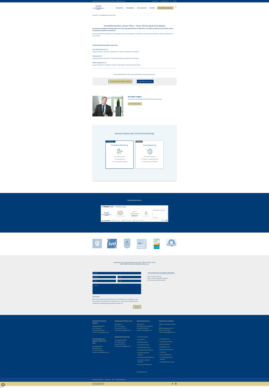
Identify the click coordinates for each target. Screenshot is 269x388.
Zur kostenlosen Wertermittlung (120, 81)
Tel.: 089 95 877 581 (120, 344)
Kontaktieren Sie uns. (145, 81)
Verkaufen (119, 8)
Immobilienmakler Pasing (167, 362)
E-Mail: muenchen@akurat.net (100, 332)
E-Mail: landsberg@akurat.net (167, 332)
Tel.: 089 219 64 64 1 (98, 350)
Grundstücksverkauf (143, 345)
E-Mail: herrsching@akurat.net (123, 330)
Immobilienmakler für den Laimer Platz (126, 74)
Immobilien (130, 8)
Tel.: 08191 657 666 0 (165, 330)
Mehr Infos (163, 220)
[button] (3, 385)
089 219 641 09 (101, 1)
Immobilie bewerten (165, 8)
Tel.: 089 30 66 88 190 (98, 330)
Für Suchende (141, 8)
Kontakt (152, 8)
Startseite (95, 15)
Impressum (107, 379)
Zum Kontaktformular (135, 104)
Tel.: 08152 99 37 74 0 (121, 328)
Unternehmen (155, 1)
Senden (137, 307)
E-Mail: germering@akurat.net (123, 346)
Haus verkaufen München (145, 364)
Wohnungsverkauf (143, 342)
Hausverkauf (141, 339)
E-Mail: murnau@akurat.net (144, 330)
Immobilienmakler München (145, 350)
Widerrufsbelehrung (120, 379)
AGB (113, 379)
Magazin (175, 1)
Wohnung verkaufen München (146, 357)
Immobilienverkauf (143, 337)
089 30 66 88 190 (112, 1)
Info (171, 1)
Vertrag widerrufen (98, 384)
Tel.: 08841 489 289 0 (143, 328)
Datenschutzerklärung (97, 379)
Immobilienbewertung (144, 347)
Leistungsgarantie (165, 1)
